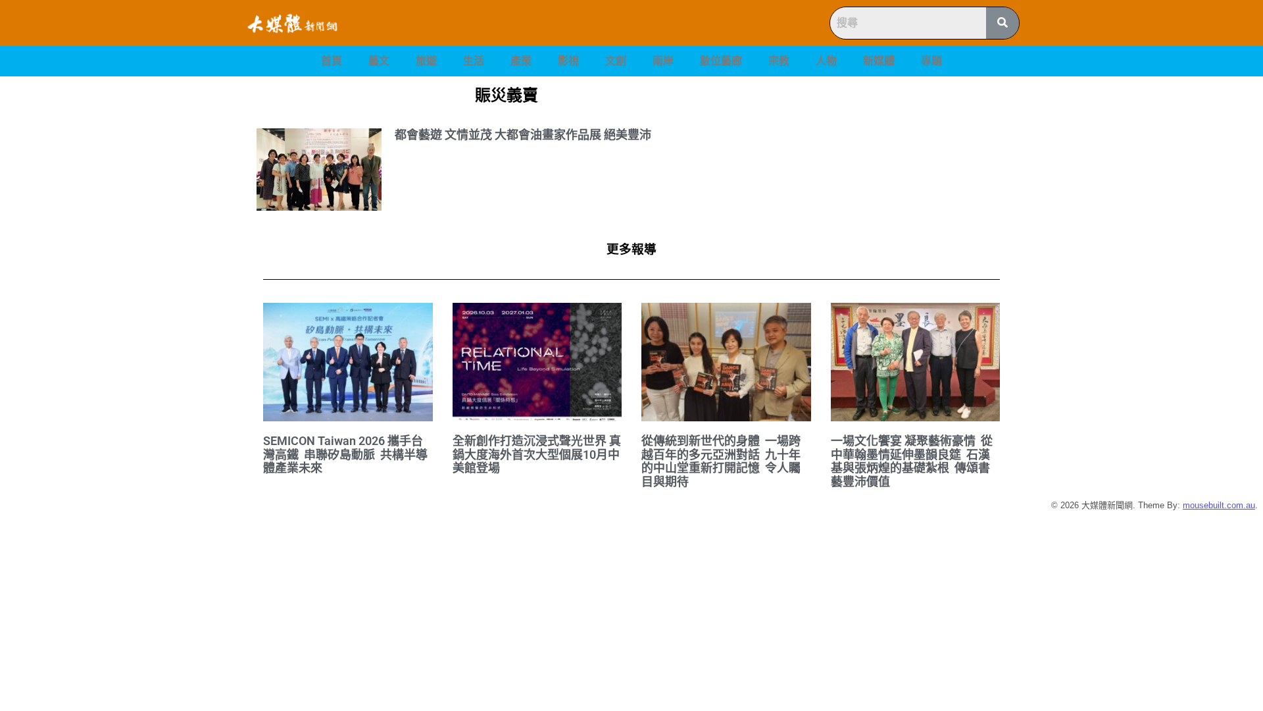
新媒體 (879, 61)
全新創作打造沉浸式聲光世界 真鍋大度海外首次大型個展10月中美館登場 (537, 454)
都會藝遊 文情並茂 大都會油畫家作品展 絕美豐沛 (523, 135)
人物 (826, 61)
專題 (931, 61)
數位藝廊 (721, 61)
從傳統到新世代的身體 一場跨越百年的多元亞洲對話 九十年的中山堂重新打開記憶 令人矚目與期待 (721, 461)
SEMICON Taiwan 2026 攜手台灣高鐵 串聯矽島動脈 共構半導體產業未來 (345, 454)
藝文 (378, 61)
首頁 (331, 61)
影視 (568, 61)
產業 (521, 61)
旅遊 (426, 61)
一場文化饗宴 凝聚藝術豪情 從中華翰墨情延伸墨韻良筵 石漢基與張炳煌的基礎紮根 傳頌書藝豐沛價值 (912, 461)
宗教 (778, 61)
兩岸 (663, 61)
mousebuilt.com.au (1219, 505)
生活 (473, 61)
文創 (615, 61)
